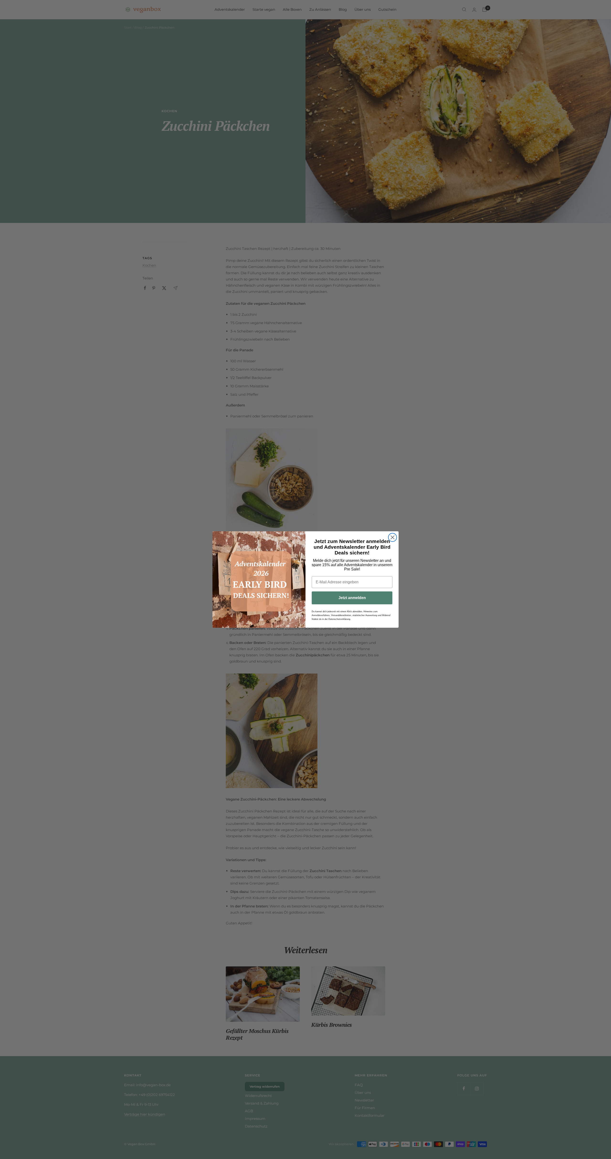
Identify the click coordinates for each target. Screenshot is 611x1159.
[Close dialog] (392, 537)
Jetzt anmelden (352, 598)
